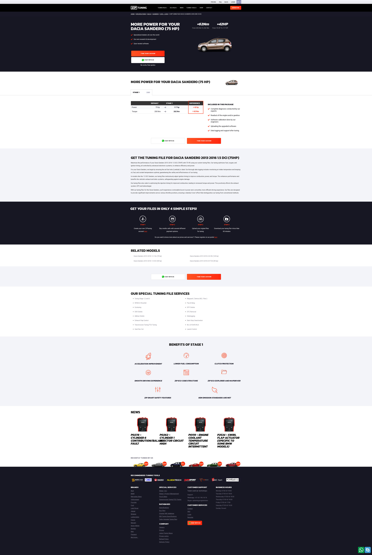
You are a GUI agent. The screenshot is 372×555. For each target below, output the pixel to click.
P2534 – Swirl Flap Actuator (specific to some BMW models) (228, 441)
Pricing (213, 2)
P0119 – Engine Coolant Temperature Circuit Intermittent (198, 441)
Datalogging (191, 316)
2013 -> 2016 (164, 14)
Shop (201, 8)
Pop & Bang (191, 303)
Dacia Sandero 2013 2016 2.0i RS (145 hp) (204, 256)
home (132, 14)
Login (233, 2)
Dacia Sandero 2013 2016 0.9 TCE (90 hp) (204, 261)
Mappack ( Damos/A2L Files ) (197, 299)
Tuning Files (162, 8)
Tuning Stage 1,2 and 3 (142, 299)
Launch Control (192, 329)
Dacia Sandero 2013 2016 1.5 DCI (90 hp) (148, 261)
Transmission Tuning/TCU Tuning (146, 325)
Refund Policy (164, 539)
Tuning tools (191, 8)
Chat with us (149, 60)
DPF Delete (191, 307)
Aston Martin (135, 526)
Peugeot (134, 534)
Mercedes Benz (136, 497)
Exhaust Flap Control (142, 320)
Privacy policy (164, 536)
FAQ (220, 2)
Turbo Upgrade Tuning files (168, 519)
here (145, 231)
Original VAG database (166, 513)
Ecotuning (138, 307)
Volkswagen (135, 499)
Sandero (156, 14)
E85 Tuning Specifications (168, 516)
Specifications (141, 14)
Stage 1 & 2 (163, 491)
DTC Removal (191, 312)
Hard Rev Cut (139, 329)
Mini (132, 531)
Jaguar (133, 511)
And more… (134, 537)
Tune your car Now (148, 53)
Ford (132, 505)
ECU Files (173, 8)
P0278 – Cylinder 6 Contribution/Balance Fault (148, 439)
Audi (132, 491)
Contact (209, 8)
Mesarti (133, 523)
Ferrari (133, 520)
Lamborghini (135, 517)
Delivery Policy (164, 542)
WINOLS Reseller (141, 303)
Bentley (133, 529)
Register (235, 8)
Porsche (133, 502)
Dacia (149, 14)
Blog (226, 2)
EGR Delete (138, 312)
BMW (132, 494)
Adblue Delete (139, 316)
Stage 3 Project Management (169, 494)
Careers (161, 527)
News (181, 8)
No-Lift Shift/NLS (193, 325)
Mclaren (133, 514)
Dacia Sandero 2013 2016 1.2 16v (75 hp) (148, 256)
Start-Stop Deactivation (195, 320)
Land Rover (134, 508)
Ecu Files (162, 511)
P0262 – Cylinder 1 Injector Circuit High (172, 439)
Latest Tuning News (166, 533)
